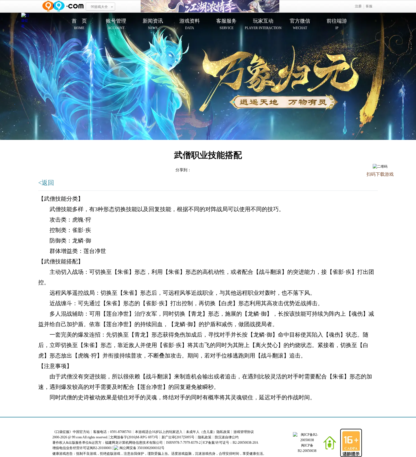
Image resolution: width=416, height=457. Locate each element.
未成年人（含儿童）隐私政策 (208, 432)
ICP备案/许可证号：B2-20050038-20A (230, 443)
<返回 (46, 182)
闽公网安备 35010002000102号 (141, 448)
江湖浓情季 (210, 6)
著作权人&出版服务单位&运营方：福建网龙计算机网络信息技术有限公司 (107, 443)
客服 (369, 6)
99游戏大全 (99, 7)
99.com (77, 437)
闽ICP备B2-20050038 (307, 448)
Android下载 (380, 207)
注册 (358, 6)
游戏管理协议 (243, 432)
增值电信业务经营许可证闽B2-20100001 (82, 448)
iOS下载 (380, 196)
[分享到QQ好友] (389, 183)
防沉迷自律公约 (227, 437)
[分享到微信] (368, 183)
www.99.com (63, 6)
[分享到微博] (379, 183)
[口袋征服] (25, 21)
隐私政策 (204, 437)
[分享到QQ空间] (209, 170)
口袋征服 (62, 432)
